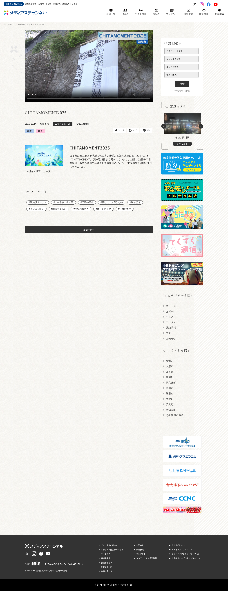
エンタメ (171, 322)
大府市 (169, 366)
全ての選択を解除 (182, 91)
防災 (168, 333)
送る (148, 130)
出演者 (125, 14)
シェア (134, 130)
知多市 (169, 371)
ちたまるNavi (177, 545)
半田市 (169, 388)
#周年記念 (135, 202)
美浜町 (169, 404)
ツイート (121, 130)
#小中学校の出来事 (63, 202)
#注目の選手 (124, 208)
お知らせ (171, 338)
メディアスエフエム (180, 550)
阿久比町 (171, 382)
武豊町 (169, 399)
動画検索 (219, 14)
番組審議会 (105, 558)
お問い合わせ (106, 571)
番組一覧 (111, 14)
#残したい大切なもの (112, 202)
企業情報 (104, 567)
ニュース (171, 306)
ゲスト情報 (141, 14)
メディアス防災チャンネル (112, 550)
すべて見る (182, 144)
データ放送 (105, 554)
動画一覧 (21, 24)
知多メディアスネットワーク (184, 554)
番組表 (156, 14)
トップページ (8, 24)
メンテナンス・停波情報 (146, 558)
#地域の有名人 (81, 208)
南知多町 (171, 409)
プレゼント (172, 14)
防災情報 (204, 14)
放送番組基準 (106, 563)
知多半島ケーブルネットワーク (185, 558)
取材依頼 (188, 14)
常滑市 (169, 393)
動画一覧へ (88, 230)
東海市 (169, 361)
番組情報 (171, 327)
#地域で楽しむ (58, 208)
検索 (182, 84)
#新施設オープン (37, 202)
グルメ (169, 316)
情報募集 (140, 550)
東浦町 (169, 377)
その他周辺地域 (174, 415)
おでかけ (171, 311)
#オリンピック (103, 208)
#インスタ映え (36, 208)
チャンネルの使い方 (109, 545)
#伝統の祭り (86, 202)
